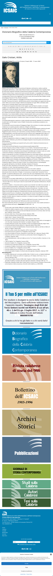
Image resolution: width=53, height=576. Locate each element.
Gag (22, 51)
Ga (20, 49)
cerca (48, 42)
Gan (30, 51)
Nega (26, 567)
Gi (24, 49)
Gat (33, 51)
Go (28, 49)
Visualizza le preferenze (26, 571)
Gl (26, 49)
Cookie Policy (23, 574)
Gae (20, 51)
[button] (51, 554)
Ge (22, 49)
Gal (25, 51)
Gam (28, 51)
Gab (17, 51)
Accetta (26, 563)
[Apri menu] (50, 14)
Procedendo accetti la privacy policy (27, 544)
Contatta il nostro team (26, 38)
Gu (32, 49)
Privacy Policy (29, 574)
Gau (36, 51)
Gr (30, 49)
